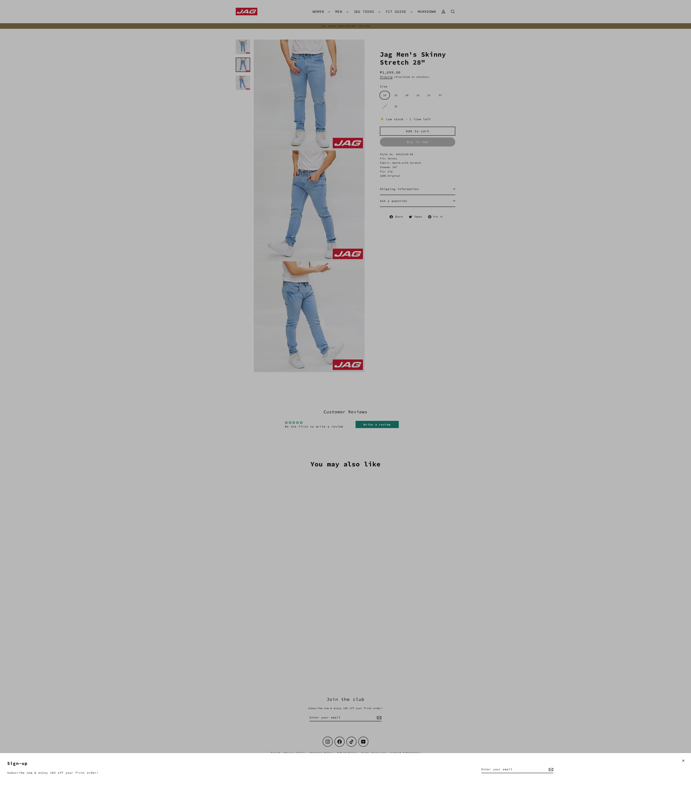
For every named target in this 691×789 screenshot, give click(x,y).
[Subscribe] (550, 769)
